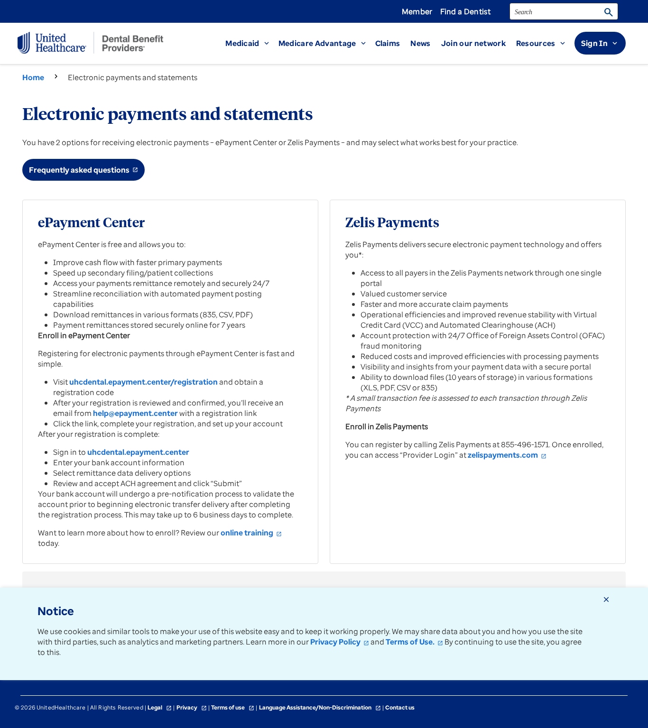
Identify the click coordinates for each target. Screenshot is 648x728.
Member (417, 11)
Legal (160, 707)
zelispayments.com (507, 455)
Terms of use (232, 707)
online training (251, 532)
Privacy (191, 707)
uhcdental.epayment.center (138, 452)
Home (33, 77)
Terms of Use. (414, 641)
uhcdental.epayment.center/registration (143, 382)
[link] (478, 43)
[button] (251, 43)
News (420, 43)
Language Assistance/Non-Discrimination (320, 707)
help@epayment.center (135, 413)
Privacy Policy (339, 641)
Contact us (400, 707)
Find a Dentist (465, 11)
